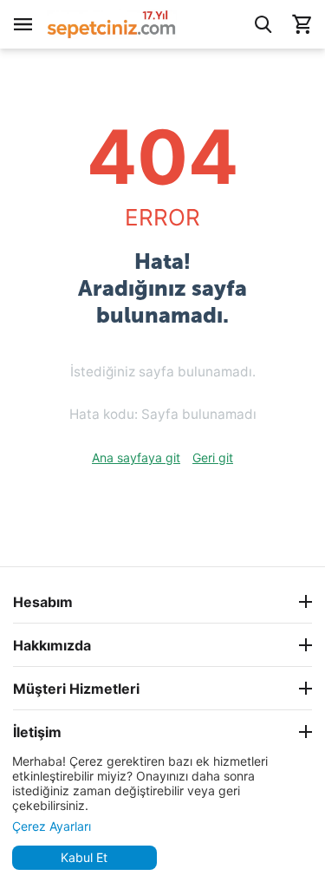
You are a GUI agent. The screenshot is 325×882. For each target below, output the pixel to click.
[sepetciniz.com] (112, 23)
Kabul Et (84, 857)
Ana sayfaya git (136, 457)
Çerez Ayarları (51, 826)
